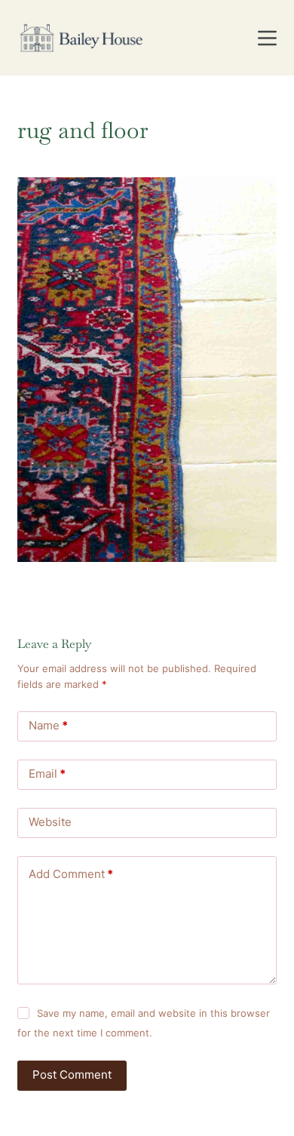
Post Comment (72, 1074)
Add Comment (71, 874)
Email (47, 773)
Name (48, 725)
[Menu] (267, 38)
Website (50, 822)
